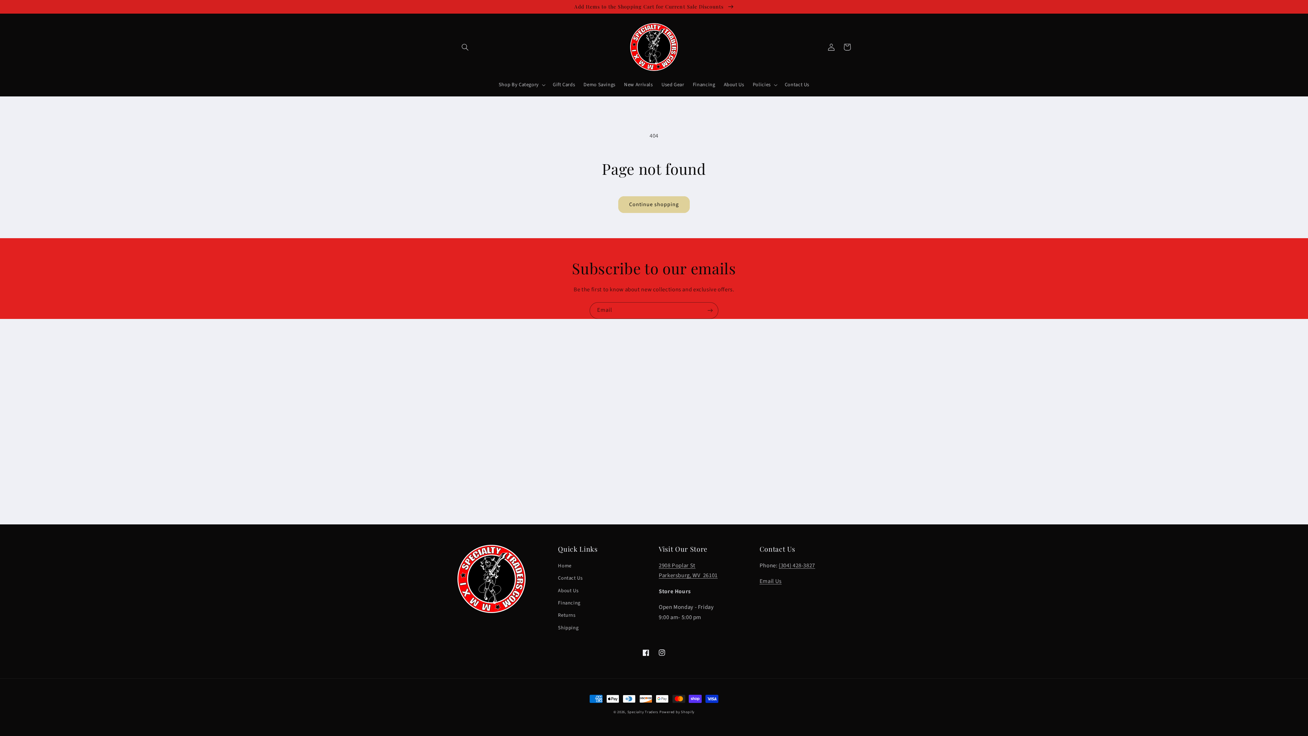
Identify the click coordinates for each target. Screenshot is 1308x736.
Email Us (771, 581)
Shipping (568, 627)
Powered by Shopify (677, 712)
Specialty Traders (642, 712)
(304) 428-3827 (797, 566)
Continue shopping (654, 204)
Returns (566, 615)
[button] (465, 47)
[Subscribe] (710, 310)
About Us (568, 590)
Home (565, 565)
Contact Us (570, 578)
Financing (569, 603)
